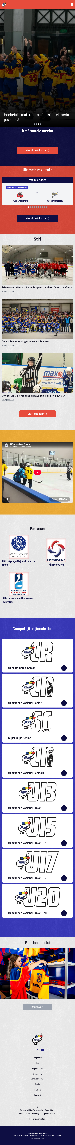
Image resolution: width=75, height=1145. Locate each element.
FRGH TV (37, 1089)
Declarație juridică (34, 1136)
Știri (37, 1063)
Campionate (37, 1057)
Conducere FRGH (37, 1078)
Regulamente (37, 1068)
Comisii (37, 1084)
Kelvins (42, 1138)
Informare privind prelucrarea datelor (51, 1136)
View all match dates (36, 150)
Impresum (25, 1136)
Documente (37, 1074)
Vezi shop (36, 1007)
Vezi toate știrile (36, 414)
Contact (37, 1095)
